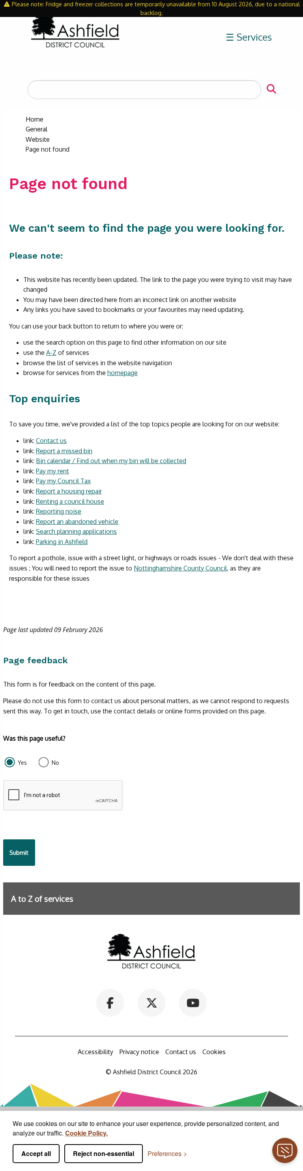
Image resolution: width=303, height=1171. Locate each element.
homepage (122, 373)
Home (34, 119)
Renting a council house (70, 501)
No (55, 762)
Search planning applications (76, 531)
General (36, 129)
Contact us (51, 441)
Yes (22, 762)
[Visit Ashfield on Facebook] (110, 1002)
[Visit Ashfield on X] (152, 1002)
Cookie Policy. (86, 1132)
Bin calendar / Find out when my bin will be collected (111, 461)
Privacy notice (139, 1052)
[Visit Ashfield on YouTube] (193, 1002)
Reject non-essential (103, 1153)
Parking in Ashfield (62, 542)
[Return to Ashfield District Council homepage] (75, 37)
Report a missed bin (64, 451)
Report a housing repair (69, 491)
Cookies (214, 1052)
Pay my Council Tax (63, 481)
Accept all (36, 1153)
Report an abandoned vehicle (77, 521)
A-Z (51, 353)
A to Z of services (42, 898)
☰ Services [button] (249, 37)
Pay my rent (52, 471)
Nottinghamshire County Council (180, 568)
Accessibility (95, 1052)
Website (38, 139)
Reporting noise (58, 511)
